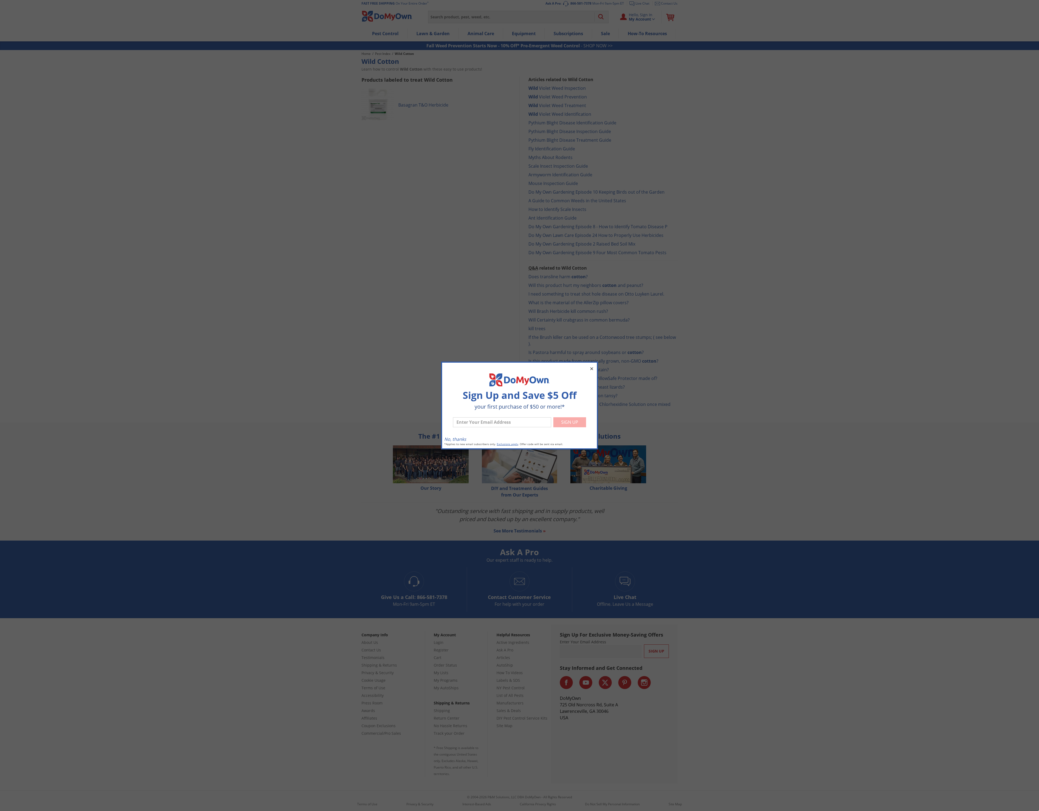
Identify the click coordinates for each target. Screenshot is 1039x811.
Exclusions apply (507, 444)
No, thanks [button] (455, 439)
